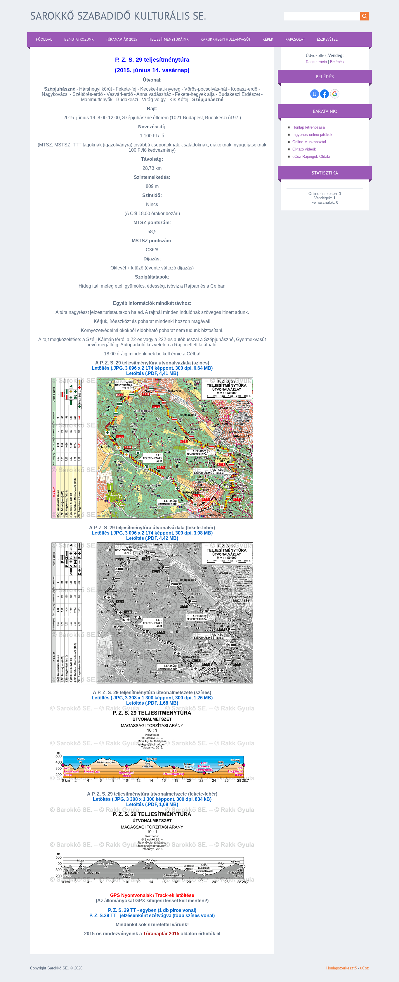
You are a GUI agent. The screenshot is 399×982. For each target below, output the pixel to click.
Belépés (337, 62)
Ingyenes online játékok (312, 134)
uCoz (364, 968)
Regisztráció (316, 62)
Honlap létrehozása (308, 127)
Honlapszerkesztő (341, 968)
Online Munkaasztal (309, 142)
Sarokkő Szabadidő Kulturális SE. (118, 16)
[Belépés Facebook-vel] (324, 93)
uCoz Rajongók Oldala (311, 156)
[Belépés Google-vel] (334, 93)
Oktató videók (304, 149)
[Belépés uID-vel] (314, 93)
